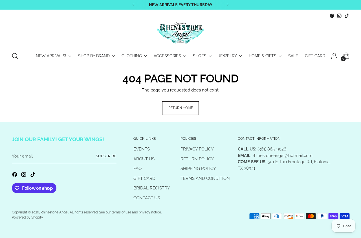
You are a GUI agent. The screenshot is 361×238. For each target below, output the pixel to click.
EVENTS (141, 149)
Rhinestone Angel (54, 212)
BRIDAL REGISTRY (151, 188)
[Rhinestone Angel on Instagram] (339, 15)
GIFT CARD (144, 178)
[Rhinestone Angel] (180, 33)
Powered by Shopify (27, 217)
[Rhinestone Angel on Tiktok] (346, 15)
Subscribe (106, 156)
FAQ (137, 168)
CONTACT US (146, 197)
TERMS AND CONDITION (205, 178)
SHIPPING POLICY (198, 168)
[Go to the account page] (334, 56)
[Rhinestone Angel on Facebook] (331, 15)
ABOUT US (144, 158)
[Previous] (133, 5)
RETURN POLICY (197, 158)
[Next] (227, 5)
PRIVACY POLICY (197, 149)
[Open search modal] (15, 56)
